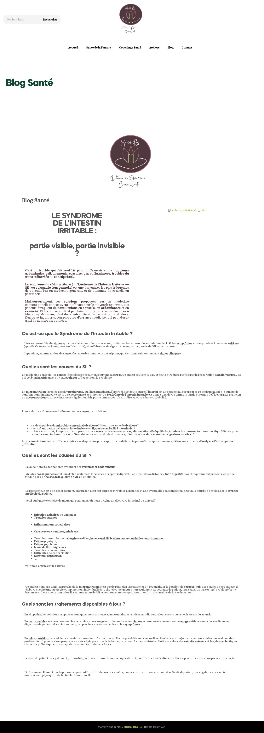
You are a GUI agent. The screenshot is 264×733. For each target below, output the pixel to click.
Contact (187, 47)
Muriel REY (131, 727)
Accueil (73, 47)
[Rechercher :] (32, 19)
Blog (171, 47)
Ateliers (154, 47)
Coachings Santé (130, 47)
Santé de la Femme (98, 47)
